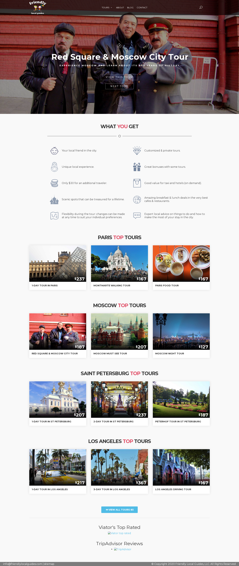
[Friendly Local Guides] (37, 3)
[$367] (119, 465)
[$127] (181, 332)
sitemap (49, 564)
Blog (130, 7)
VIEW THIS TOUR (119, 77)
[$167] (119, 261)
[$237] (57, 261)
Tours (106, 7)
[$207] (119, 329)
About (120, 7)
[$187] (57, 334)
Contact (142, 7)
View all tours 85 (121, 509)
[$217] (57, 465)
